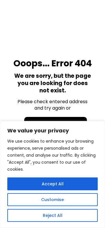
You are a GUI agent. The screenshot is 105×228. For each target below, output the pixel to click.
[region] (52, 174)
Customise (52, 200)
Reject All (52, 215)
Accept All (53, 184)
